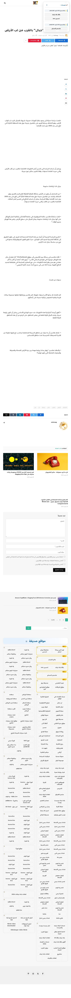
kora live (11, 816)
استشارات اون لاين (44, 736)
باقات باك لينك (44, 772)
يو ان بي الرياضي (44, 806)
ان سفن (59, 703)
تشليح (26, 715)
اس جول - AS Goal (11, 807)
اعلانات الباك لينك (44, 776)
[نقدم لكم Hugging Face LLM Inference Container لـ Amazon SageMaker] (63, 600)
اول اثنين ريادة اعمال (59, 651)
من (35, 407)
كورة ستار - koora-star (11, 777)
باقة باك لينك (59, 667)
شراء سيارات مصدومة (11, 728)
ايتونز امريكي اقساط (44, 870)
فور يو (44, 875)
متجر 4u (59, 857)
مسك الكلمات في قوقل (59, 697)
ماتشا (44, 914)
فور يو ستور (44, 853)
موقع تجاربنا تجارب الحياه (60, 949)
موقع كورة (19, 848)
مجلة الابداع (44, 731)
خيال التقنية (59, 707)
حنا (60, 914)
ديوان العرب (44, 948)
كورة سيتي (11, 740)
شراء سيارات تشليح (26, 721)
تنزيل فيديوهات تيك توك (26, 925)
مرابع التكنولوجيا (44, 703)
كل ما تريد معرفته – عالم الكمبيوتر (57, 472)
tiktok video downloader (11, 925)
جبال (48, 407)
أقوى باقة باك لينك (60, 942)
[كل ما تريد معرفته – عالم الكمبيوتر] (52, 461)
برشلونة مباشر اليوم (11, 759)
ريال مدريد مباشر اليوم (26, 759)
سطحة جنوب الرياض (26, 710)
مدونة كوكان (44, 715)
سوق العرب (44, 932)
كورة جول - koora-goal (27, 783)
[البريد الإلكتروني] (66, 103)
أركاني (59, 752)
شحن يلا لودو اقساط (44, 836)
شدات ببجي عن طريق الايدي (44, 858)
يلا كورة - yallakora (11, 800)
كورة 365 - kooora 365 (26, 807)
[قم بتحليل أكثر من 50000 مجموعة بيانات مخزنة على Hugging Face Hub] (18, 461)
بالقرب (53, 407)
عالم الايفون (59, 715)
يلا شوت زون (26, 906)
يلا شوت (26, 650)
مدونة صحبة (59, 756)
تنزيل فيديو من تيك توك (27, 918)
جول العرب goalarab (26, 745)
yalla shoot (11, 650)
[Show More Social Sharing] (26, 40)
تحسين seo (44, 667)
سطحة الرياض (26, 694)
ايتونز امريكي (44, 831)
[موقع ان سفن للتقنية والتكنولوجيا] (35, 3)
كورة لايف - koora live (26, 873)
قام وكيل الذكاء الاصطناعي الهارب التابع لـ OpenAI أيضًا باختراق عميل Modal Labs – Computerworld (54, 502)
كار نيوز (44, 719)
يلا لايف (19, 751)
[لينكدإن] (66, 93)
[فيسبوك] (66, 84)
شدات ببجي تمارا (44, 822)
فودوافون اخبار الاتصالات (59, 783)
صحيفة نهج (59, 719)
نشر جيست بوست (44, 926)
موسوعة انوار (60, 760)
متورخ (59, 727)
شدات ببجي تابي (44, 826)
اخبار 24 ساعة (44, 811)
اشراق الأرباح (44, 760)
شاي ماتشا (59, 918)
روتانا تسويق (59, 731)
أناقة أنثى (45, 723)
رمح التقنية (59, 744)
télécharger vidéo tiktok (19, 930)
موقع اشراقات (59, 687)
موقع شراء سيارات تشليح (11, 722)
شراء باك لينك (59, 768)
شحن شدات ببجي (59, 881)
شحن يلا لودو (60, 887)
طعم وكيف (59, 748)
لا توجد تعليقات (41, 35)
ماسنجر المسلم (52, 675)
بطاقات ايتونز (44, 893)
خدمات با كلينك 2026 (44, 943)
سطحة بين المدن (26, 698)
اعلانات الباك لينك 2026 (44, 795)
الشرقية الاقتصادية (44, 711)
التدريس (59, 788)
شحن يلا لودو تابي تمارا (44, 864)
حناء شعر (44, 908)
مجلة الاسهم (59, 711)
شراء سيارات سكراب (11, 716)
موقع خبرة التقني (59, 723)
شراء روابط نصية (59, 772)
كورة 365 (26, 740)
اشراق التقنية (44, 697)
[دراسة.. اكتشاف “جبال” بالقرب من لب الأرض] (35, 60)
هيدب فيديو (44, 740)
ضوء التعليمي (59, 683)
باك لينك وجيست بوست (59, 801)
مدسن (44, 727)
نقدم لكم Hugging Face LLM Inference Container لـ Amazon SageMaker (35, 598)
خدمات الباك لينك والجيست (59, 926)
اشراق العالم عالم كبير (44, 789)
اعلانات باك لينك (44, 954)
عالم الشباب (52, 659)
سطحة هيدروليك (11, 698)
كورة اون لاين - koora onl (26, 801)
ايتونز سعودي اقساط (59, 836)
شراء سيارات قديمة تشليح (19, 733)
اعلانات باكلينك (52, 958)
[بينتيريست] (66, 98)
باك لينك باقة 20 (59, 938)
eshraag (56, 35)
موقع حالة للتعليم (59, 811)
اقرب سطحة (11, 709)
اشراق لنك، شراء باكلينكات (60, 777)
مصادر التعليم (44, 800)
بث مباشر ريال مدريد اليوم (11, 745)
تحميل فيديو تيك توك (11, 918)
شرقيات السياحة (44, 756)
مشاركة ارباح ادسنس (44, 651)
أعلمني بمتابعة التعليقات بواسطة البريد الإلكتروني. (49, 560)
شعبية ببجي (59, 893)
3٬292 (53, 620)
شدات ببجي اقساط (59, 822)
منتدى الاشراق (59, 794)
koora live (11, 788)
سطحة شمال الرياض (26, 704)
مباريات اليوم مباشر (26, 654)
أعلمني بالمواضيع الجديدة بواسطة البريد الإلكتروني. (49, 564)
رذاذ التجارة (44, 744)
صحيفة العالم (44, 815)
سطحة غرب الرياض (11, 703)
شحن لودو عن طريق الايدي (44, 888)
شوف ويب (44, 707)
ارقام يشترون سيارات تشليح (26, 728)
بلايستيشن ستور (60, 898)
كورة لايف (26, 820)
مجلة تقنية (59, 806)
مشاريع (59, 954)
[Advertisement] (35, 13)
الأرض (59, 407)
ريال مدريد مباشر (26, 658)
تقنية (44, 782)
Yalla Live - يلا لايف (11, 796)
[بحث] (5, 3)
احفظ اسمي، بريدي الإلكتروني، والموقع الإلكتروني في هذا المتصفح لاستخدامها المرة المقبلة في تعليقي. (34, 557)
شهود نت (44, 748)
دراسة (43, 407)
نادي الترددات (60, 736)
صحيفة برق (44, 683)
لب (39, 407)
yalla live (19, 768)
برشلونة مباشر (11, 654)
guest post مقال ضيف (59, 933)
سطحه (11, 694)
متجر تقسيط (44, 845)
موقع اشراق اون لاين (44, 688)
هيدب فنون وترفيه (59, 815)
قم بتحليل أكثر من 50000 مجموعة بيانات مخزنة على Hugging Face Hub (20, 473)
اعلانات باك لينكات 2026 (19, 894)
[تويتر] (66, 89)
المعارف (59, 740)
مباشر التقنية (44, 752)
